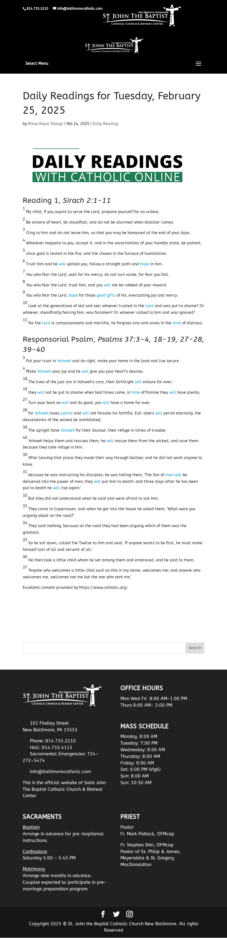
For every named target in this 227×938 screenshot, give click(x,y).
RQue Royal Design (45, 123)
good (101, 295)
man (169, 475)
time (176, 323)
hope (144, 264)
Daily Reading (105, 123)
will (62, 264)
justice (67, 413)
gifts (111, 295)
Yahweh (64, 361)
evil (65, 402)
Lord (149, 306)
